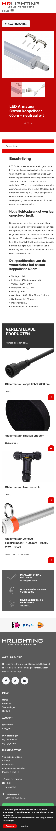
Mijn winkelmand (10, 739)
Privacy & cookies (10, 772)
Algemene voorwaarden (13, 768)
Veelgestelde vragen (12, 756)
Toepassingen (9, 707)
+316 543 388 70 (14, 779)
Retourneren (8, 764)
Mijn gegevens (9, 743)
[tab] (28, 146)
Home (5, 699)
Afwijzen (24, 826)
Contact (6, 711)
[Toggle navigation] (8, 10)
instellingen (8, 820)
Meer (26, 123)
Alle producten (17, 23)
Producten (7, 703)
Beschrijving (11, 146)
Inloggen (6, 728)
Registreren (7, 724)
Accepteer (10, 826)
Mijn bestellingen (10, 735)
